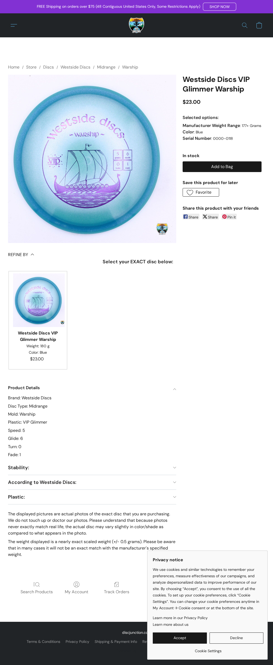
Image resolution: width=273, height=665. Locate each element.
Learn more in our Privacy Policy (180, 617)
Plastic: (16, 497)
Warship (130, 67)
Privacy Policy (77, 641)
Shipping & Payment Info (116, 641)
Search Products (37, 592)
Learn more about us (170, 624)
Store (31, 67)
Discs (48, 67)
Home (13, 67)
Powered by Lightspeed (136, 650)
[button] (219, 7)
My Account (76, 592)
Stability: (18, 467)
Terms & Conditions (43, 641)
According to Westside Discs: (42, 482)
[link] (208, 649)
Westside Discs (75, 67)
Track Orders (116, 592)
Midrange (106, 67)
